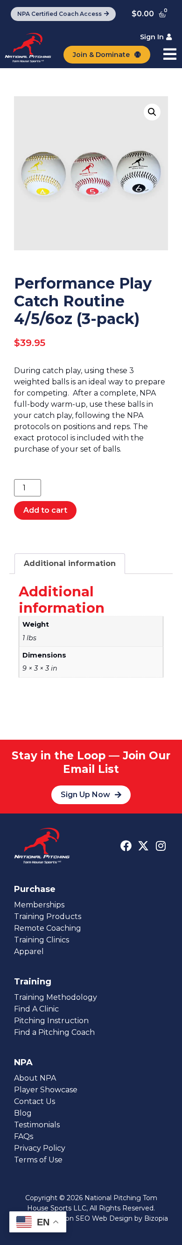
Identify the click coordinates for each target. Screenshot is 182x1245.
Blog (23, 1113)
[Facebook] (126, 845)
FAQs (23, 1136)
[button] (152, 112)
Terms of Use (38, 1159)
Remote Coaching (47, 928)
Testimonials (37, 1124)
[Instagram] (160, 845)
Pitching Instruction (51, 1020)
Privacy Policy (39, 1148)
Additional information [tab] (70, 563)
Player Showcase (45, 1089)
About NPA (35, 1078)
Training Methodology (55, 997)
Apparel (29, 951)
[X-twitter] (143, 845)
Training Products (47, 916)
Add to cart (45, 510)
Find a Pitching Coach (54, 1032)
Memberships (39, 904)
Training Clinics (41, 939)
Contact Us (34, 1101)
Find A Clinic (36, 1008)
